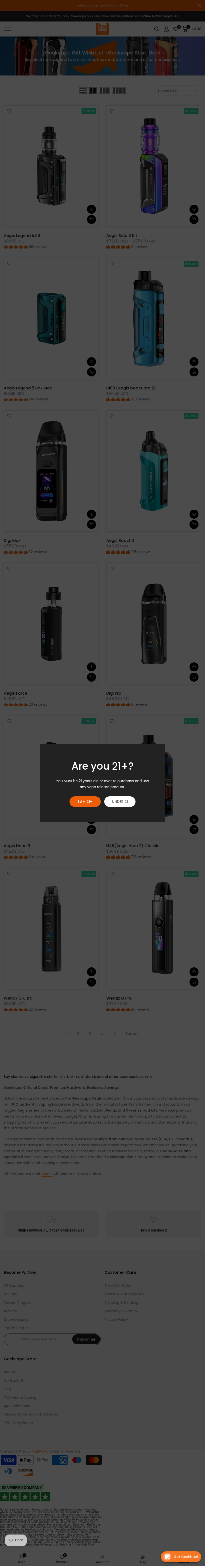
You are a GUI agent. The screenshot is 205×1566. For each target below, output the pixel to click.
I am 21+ (85, 801)
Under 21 (120, 801)
